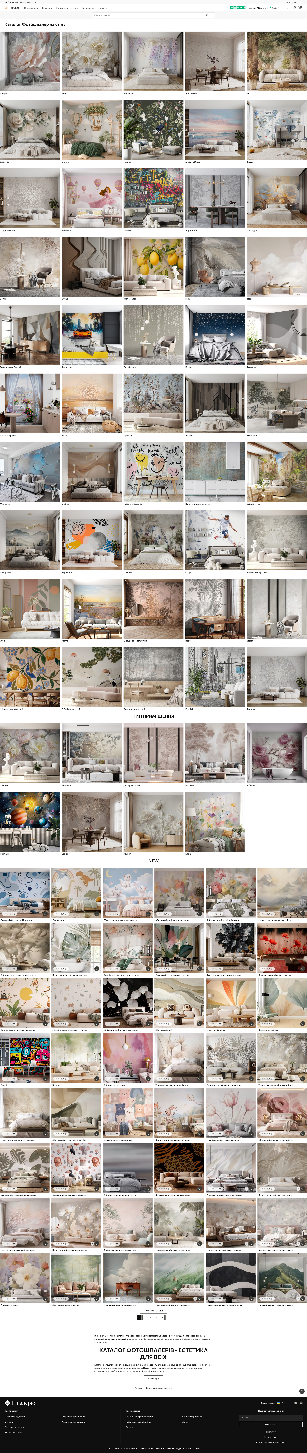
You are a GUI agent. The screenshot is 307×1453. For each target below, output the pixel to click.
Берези (55, 1085)
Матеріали (9, 1421)
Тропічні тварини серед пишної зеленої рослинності (18, 1030)
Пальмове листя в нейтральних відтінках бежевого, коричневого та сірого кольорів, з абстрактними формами (224, 1085)
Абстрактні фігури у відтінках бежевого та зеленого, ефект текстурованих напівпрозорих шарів (69, 1140)
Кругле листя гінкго (268, 1030)
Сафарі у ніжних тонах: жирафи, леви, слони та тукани (69, 1195)
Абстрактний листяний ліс (65, 1305)
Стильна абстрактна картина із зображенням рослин (172, 975)
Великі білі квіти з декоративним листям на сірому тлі (69, 1250)
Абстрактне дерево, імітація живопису (18, 975)
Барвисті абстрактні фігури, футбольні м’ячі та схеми (18, 920)
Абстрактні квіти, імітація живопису (224, 920)
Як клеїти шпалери (13, 1432)
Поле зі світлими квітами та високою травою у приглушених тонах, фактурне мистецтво (224, 1250)
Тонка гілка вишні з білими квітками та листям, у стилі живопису (275, 1085)
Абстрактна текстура (114, 1085)
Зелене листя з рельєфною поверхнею (18, 1195)
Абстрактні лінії (163, 1030)
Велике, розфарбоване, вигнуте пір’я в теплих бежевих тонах (275, 1195)
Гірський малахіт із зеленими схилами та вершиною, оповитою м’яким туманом (275, 1305)
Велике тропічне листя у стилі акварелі (69, 975)
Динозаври (58, 920)
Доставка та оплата (14, 1427)
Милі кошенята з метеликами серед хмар (121, 920)
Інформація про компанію (138, 1421)
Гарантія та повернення (73, 1416)
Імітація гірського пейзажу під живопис (275, 920)
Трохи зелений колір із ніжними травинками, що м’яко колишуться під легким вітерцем (172, 1305)
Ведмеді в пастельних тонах (118, 1140)
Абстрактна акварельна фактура (120, 1195)
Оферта (129, 1427)
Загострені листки (216, 1030)
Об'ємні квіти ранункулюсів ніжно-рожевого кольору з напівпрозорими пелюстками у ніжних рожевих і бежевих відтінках (275, 1140)
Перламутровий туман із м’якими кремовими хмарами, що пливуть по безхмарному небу (121, 1305)
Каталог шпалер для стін (74, 1421)
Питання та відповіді (14, 1416)
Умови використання (191, 1416)
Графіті (4, 1085)
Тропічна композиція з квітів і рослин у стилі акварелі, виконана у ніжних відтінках (121, 975)
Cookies (185, 1421)
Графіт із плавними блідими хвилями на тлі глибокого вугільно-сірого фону (224, 1305)
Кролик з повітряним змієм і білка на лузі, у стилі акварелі (172, 1140)
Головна (138, 1388)
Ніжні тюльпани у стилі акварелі (223, 1140)
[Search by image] (207, 15)
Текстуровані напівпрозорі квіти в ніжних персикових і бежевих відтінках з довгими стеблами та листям (172, 1085)
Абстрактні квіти (9, 1305)
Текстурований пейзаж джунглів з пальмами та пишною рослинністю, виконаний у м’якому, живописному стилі (172, 1250)
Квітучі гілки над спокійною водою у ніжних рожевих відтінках (18, 1250)
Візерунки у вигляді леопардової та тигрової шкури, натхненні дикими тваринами (172, 1195)
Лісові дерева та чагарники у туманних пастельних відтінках (121, 1250)
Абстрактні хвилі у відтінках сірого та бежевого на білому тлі (224, 1195)
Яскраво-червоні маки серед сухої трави (275, 975)
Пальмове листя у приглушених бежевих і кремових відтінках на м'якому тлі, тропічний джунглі (18, 1140)
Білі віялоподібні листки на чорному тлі (121, 1030)
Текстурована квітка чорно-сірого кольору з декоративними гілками (224, 975)
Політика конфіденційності (139, 1416)
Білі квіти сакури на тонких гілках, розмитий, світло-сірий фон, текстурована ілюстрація (275, 1250)
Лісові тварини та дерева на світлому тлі (69, 1030)
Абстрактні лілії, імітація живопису (172, 920)
